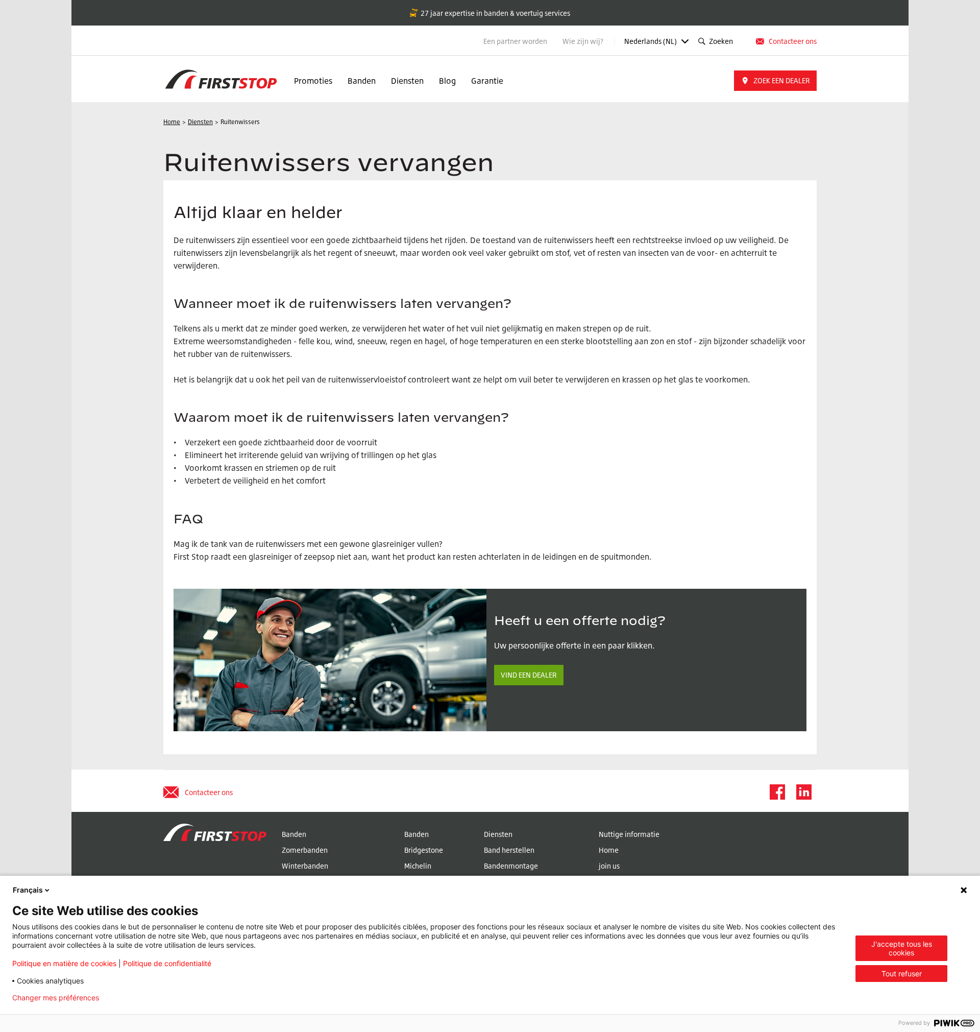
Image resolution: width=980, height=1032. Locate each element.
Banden (362, 81)
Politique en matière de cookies (64, 963)
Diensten (407, 81)
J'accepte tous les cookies (901, 948)
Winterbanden (305, 865)
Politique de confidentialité (167, 963)
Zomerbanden (305, 850)
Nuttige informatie (629, 834)
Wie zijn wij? (583, 41)
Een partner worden (515, 41)
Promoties (313, 81)
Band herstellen (509, 850)
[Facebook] (777, 792)
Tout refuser (901, 973)
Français (28, 889)
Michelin (417, 865)
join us (609, 865)
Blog (447, 81)
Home (609, 850)
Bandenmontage (511, 865)
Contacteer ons (793, 41)
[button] (775, 80)
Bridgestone (423, 850)
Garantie (487, 81)
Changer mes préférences (55, 998)
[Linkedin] (803, 792)
